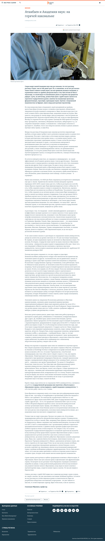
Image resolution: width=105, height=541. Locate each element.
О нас (3, 509)
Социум (29, 519)
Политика (30, 516)
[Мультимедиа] (99, 3)
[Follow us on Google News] (73, 510)
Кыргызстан (5, 534)
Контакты (5, 513)
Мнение (27, 8)
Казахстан (5, 531)
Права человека (32, 522)
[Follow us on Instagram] (57, 510)
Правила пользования (8, 519)
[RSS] (77, 510)
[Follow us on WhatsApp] (69, 510)
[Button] (60, 25)
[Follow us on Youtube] (54, 510)
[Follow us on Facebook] (61, 510)
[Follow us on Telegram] (65, 510)
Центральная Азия (32, 513)
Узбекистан (56, 531)
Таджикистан (32, 531)
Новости (29, 509)
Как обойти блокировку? (9, 516)
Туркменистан (32, 534)
